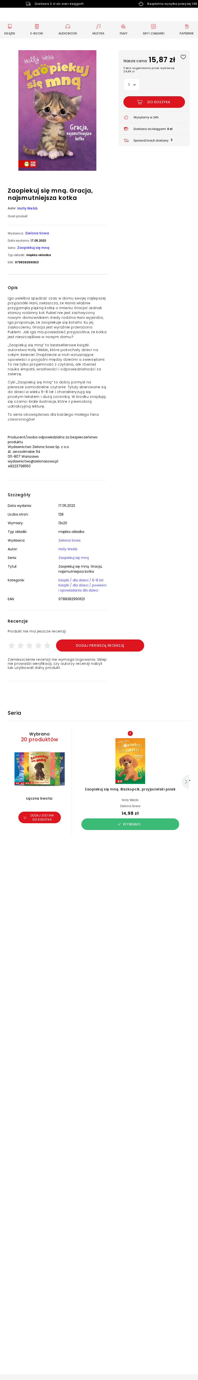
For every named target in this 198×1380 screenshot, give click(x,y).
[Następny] (185, 782)
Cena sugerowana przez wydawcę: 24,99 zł (149, 69)
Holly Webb (27, 208)
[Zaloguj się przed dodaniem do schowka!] (183, 56)
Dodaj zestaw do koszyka (42, 817)
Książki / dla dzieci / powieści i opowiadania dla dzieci (82, 588)
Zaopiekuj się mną (33, 247)
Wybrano (132, 824)
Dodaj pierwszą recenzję (100, 645)
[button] (57, 111)
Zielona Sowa (37, 233)
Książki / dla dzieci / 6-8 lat (81, 580)
